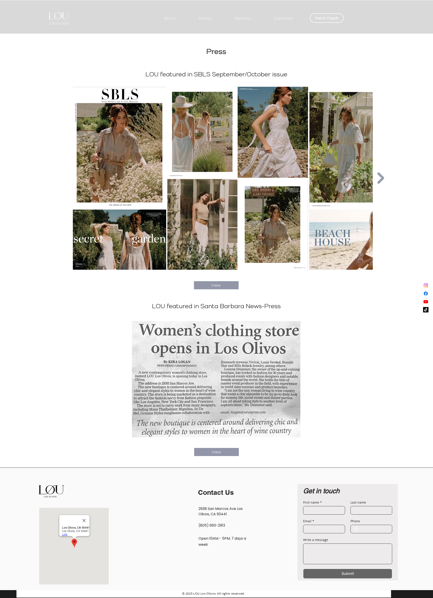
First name (312, 502)
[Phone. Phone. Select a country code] (357, 529)
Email (308, 521)
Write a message (315, 540)
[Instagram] (425, 291)
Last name (358, 502)
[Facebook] (425, 299)
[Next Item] (380, 178)
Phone (355, 521)
